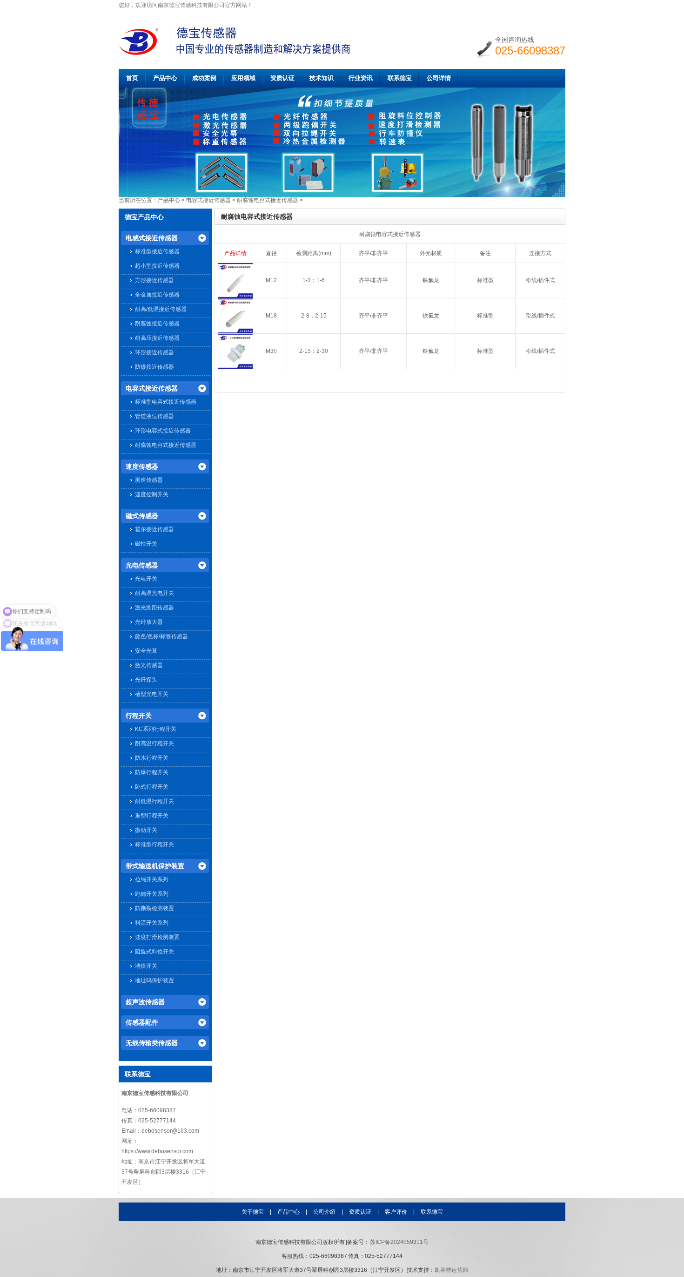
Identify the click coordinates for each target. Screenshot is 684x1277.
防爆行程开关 (151, 772)
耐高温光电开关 (154, 593)
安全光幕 (146, 651)
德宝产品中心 (144, 217)
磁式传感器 (142, 516)
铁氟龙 (430, 280)
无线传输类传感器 (152, 1043)
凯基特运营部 (451, 1270)
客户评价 (396, 1212)
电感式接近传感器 (152, 238)
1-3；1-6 (313, 280)
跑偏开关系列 (151, 894)
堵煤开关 (146, 966)
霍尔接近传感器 (154, 529)
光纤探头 (146, 679)
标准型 (485, 280)
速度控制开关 (151, 494)
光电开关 (146, 578)
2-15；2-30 (313, 351)
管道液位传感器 (154, 416)
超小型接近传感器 (157, 266)
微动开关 (146, 830)
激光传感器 (149, 665)
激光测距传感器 (154, 607)
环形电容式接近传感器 (163, 430)
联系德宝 (400, 77)
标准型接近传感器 (157, 251)
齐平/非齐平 (373, 280)
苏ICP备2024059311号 (399, 1242)
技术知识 (321, 77)
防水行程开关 (151, 758)
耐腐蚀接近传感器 (157, 323)
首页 (132, 77)
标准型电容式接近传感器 (165, 402)
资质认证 (282, 77)
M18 (271, 315)
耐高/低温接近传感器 (161, 309)
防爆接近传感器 (154, 367)
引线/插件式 (540, 280)
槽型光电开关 (151, 694)
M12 (271, 280)
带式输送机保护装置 (155, 866)
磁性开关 (146, 544)
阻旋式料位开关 (154, 951)
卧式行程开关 (151, 787)
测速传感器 (149, 480)
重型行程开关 (151, 815)
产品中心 (165, 77)
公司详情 (439, 77)
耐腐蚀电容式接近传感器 (267, 200)
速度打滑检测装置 (157, 937)
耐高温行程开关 (154, 743)
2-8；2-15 (314, 315)
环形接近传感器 (154, 352)
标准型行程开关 (154, 844)
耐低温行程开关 (154, 801)
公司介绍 (324, 1212)
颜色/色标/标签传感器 (161, 636)
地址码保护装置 (154, 980)
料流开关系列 (151, 922)
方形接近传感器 (154, 280)
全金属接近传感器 (157, 294)
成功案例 (204, 77)
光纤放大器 (149, 622)
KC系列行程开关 (155, 729)
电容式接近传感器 (208, 200)
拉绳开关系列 (151, 879)
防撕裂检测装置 (154, 908)
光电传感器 (142, 565)
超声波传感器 (145, 1002)
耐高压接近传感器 (157, 338)
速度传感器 (142, 466)
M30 (271, 351)
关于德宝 (252, 1212)
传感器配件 (142, 1022)
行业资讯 (361, 77)
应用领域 (243, 77)
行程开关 (139, 715)
